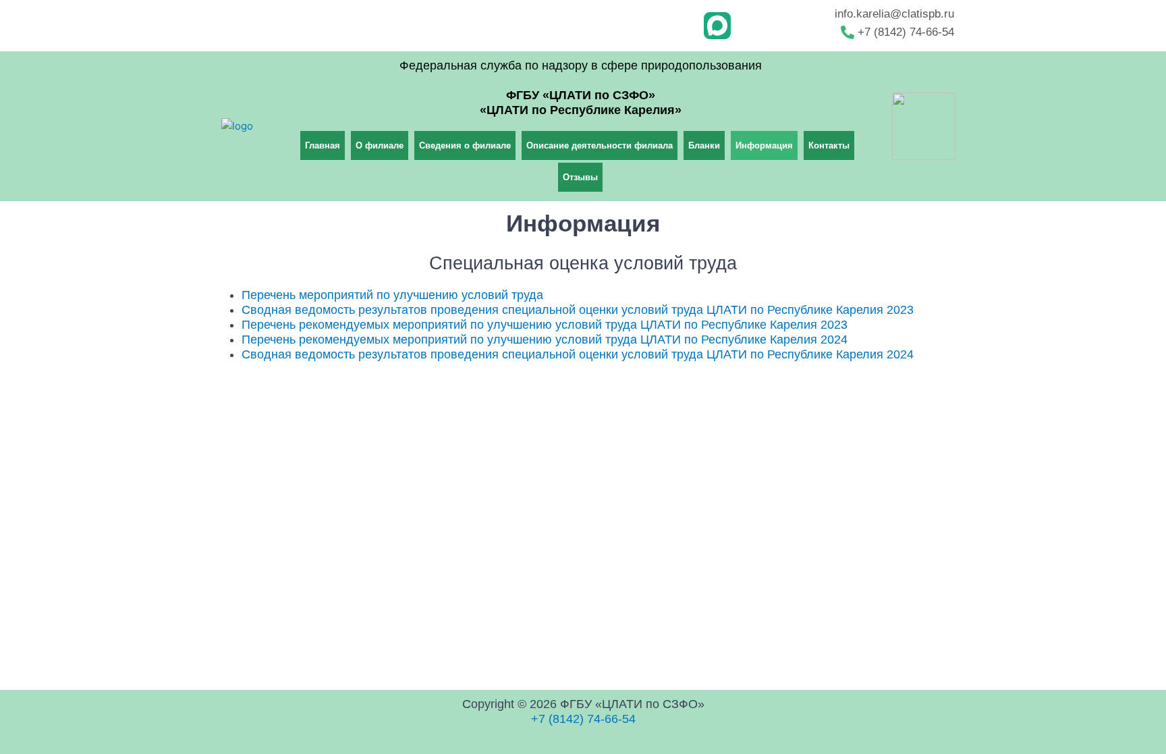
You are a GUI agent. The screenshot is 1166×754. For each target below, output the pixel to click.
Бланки (704, 145)
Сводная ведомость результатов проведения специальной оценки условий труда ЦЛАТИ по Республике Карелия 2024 (578, 354)
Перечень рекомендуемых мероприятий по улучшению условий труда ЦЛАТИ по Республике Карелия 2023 (545, 324)
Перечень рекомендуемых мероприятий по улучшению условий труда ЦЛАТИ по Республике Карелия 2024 (545, 339)
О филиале (380, 145)
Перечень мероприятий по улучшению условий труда (392, 295)
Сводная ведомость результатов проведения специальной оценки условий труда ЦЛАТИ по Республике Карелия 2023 (578, 310)
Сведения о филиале (465, 145)
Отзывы (580, 177)
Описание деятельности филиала (599, 145)
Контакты (829, 145)
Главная (322, 145)
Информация (764, 145)
